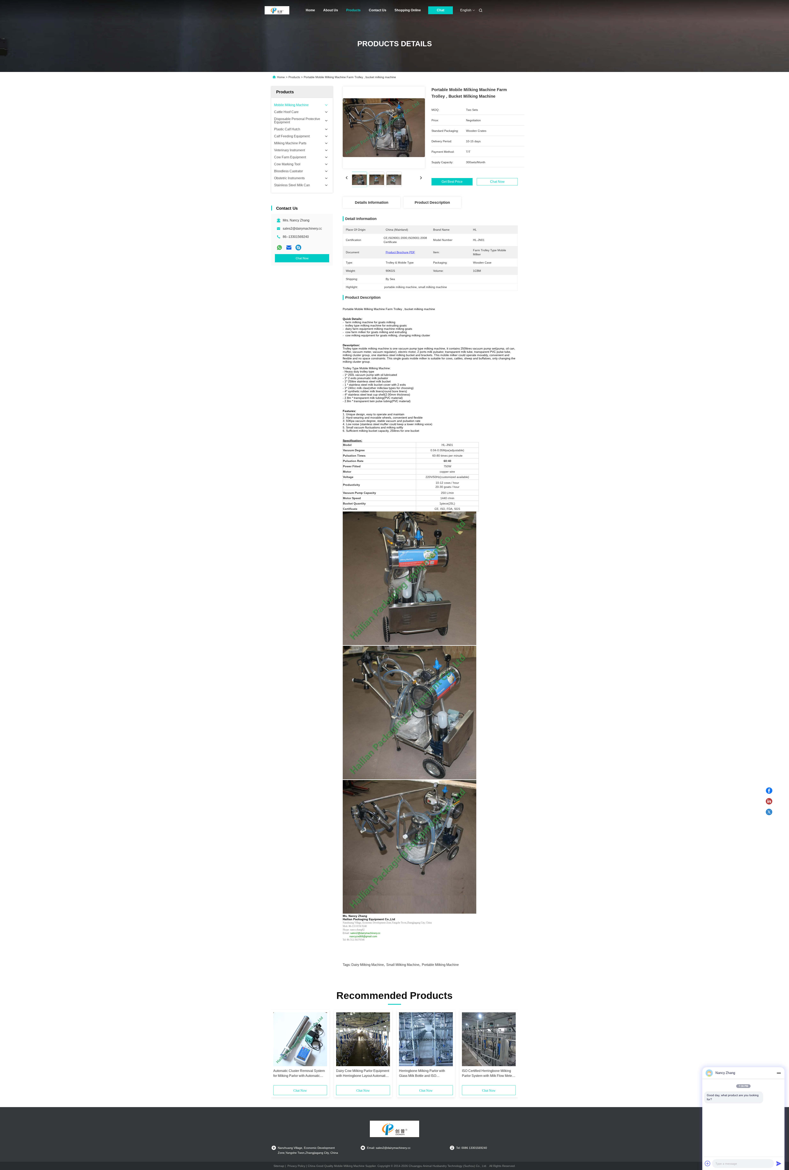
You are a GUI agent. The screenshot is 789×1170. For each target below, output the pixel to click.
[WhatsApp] (279, 247)
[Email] (289, 247)
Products (353, 10)
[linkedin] (769, 801)
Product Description (432, 202)
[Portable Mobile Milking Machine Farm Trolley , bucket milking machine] (384, 127)
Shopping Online (407, 10)
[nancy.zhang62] (298, 247)
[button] (278, 1049)
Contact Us (377, 10)
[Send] (778, 1163)
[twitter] (769, 812)
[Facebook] (769, 790)
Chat (440, 10)
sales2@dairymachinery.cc (302, 228)
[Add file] (708, 1163)
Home (310, 10)
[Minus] (778, 1072)
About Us (330, 10)
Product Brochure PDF (400, 252)
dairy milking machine (367, 964)
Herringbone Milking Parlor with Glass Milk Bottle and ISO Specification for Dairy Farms (422, 1073)
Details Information (371, 202)
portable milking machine (440, 964)
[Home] (277, 10)
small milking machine (402, 964)
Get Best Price (452, 181)
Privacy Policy (296, 1166)
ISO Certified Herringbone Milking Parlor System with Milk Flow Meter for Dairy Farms (487, 1073)
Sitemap (278, 1166)
